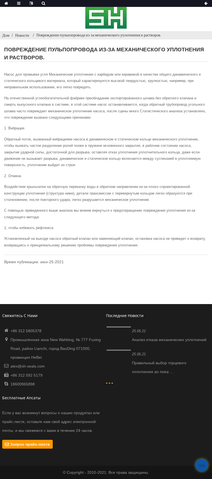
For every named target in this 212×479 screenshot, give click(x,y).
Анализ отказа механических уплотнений (169, 339)
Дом (5, 35)
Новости (22, 35)
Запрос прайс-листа (30, 444)
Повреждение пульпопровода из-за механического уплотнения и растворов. (98, 35)
